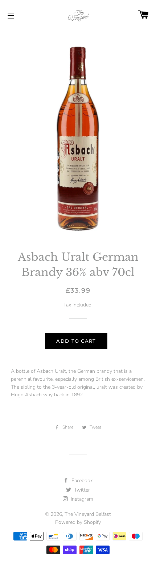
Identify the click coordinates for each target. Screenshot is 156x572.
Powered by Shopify (78, 522)
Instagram (81, 499)
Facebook (81, 480)
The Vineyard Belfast (88, 514)
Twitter (81, 490)
